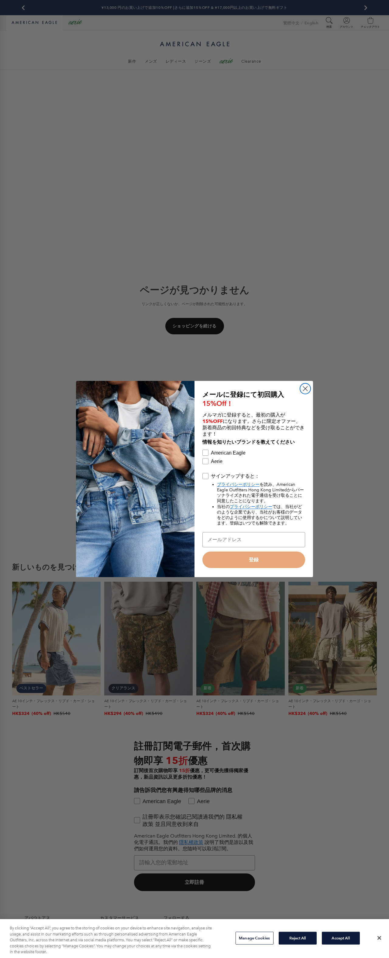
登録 (254, 559)
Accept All (340, 938)
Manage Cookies (254, 938)
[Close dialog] (305, 388)
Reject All (297, 938)
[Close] (379, 938)
